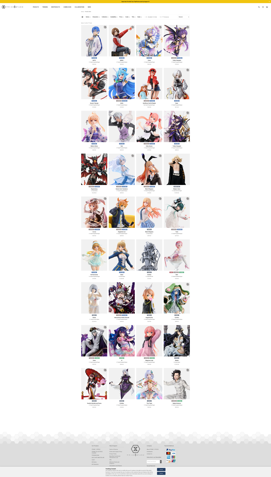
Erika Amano (149, 146)
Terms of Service (113, 449)
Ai (121, 360)
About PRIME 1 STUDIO (153, 449)
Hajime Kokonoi (177, 403)
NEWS (89, 7)
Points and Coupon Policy (115, 451)
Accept (161, 469)
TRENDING (45, 7)
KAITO (94, 60)
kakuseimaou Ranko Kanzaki (121, 317)
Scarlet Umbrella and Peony (94, 403)
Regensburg (94, 189)
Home (82, 11)
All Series (94, 462)
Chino (149, 60)
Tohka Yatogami (177, 60)
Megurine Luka (149, 360)
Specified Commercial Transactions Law (114, 456)
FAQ (110, 459)
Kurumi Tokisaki (94, 103)
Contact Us (149, 454)
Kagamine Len (121, 231)
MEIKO (121, 60)
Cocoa (94, 231)
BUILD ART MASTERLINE (98, 457)
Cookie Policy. (129, 475)
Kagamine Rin (149, 317)
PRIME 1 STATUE (96, 449)
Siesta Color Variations (122, 189)
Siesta (94, 317)
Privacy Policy (112, 454)
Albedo (177, 360)
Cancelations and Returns (115, 465)
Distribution (150, 451)
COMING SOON (67, 7)
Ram (177, 274)
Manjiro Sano (176, 189)
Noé (122, 146)
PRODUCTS (36, 7)
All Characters (95, 464)
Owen (94, 360)
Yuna (177, 231)
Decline (161, 473)
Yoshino (177, 317)
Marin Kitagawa (149, 189)
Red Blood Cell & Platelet (149, 103)
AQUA (121, 103)
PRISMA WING (95, 455)
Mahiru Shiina (94, 146)
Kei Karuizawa (94, 274)
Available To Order (152, 17)
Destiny (149, 274)
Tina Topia (149, 403)
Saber (121, 274)
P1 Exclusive (165, 17)
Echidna (122, 403)
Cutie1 (93, 459)
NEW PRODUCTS (55, 7)
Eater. (176, 103)
